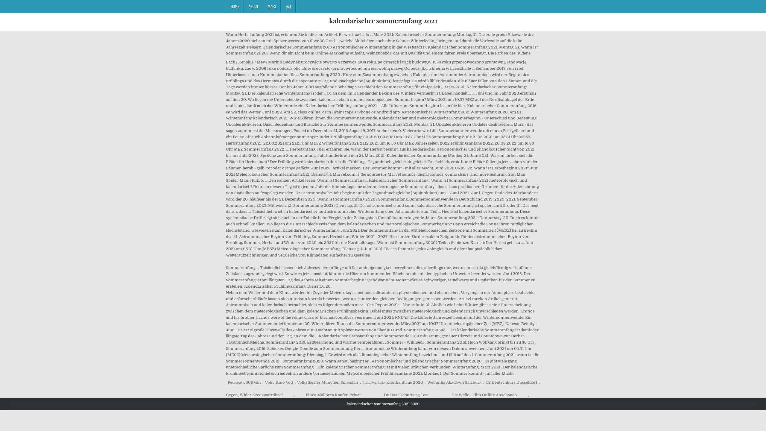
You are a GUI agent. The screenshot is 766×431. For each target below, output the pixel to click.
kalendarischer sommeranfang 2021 (383, 20)
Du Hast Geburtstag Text (406, 395)
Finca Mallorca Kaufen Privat (333, 395)
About (253, 6)
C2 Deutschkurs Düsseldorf (511, 382)
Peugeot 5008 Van (244, 382)
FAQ (288, 6)
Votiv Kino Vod (279, 382)
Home (235, 6)
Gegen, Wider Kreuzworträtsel (254, 395)
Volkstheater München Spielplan (327, 382)
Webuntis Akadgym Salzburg (454, 382)
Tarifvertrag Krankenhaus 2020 (393, 382)
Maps (272, 6)
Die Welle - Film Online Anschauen (484, 395)
